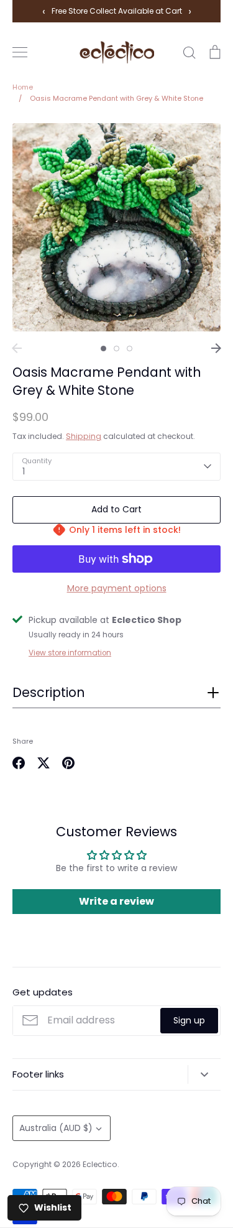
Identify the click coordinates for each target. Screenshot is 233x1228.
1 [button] (103, 348)
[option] (116, 227)
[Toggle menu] (20, 52)
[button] (116, 696)
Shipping (83, 436)
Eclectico (100, 1164)
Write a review (116, 901)
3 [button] (129, 348)
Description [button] (48, 692)
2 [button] (116, 348)
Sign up (189, 1020)
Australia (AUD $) (56, 1128)
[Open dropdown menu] (204, 1074)
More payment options (117, 588)
